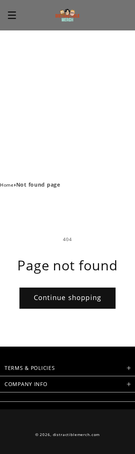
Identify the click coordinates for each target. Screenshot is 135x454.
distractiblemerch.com (76, 434)
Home (7, 185)
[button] (12, 15)
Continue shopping (67, 297)
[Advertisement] (67, 101)
